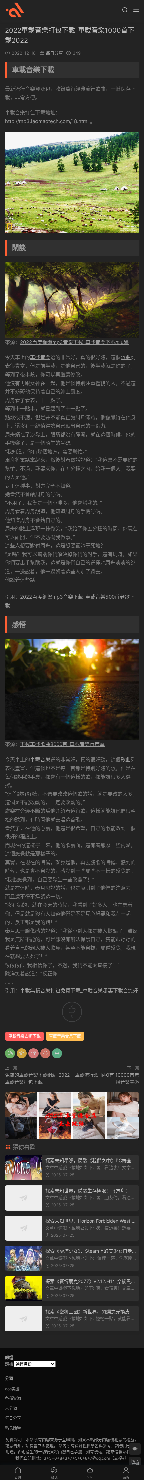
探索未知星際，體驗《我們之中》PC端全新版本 (90, 1160)
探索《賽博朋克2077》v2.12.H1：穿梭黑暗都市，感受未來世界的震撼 (90, 1281)
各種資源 (13, 1398)
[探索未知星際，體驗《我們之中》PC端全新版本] (23, 1167)
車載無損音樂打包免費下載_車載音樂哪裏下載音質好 (79, 990)
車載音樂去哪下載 (24, 1036)
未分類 (11, 1408)
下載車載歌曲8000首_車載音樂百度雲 (62, 744)
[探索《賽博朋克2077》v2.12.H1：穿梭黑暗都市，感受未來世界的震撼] (23, 1288)
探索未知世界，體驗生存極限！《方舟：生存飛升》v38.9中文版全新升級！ (89, 1191)
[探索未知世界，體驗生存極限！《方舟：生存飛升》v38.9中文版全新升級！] (23, 1198)
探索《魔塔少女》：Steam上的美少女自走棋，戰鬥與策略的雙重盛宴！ (88, 1251)
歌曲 (126, 357)
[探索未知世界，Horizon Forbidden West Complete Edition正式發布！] (23, 1228)
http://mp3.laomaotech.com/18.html (47, 121)
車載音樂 (40, 357)
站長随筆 (13, 1427)
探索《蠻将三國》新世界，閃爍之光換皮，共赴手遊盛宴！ (89, 1312)
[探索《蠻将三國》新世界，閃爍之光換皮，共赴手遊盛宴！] (23, 1318)
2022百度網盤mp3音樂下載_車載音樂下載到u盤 (74, 342)
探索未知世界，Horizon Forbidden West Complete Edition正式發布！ (90, 1221)
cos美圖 (12, 1388)
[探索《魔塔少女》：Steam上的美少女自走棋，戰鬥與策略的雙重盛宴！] (23, 1258)
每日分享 (54, 53)
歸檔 (9, 1364)
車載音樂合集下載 (65, 1036)
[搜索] (125, 9)
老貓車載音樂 (15, 10)
